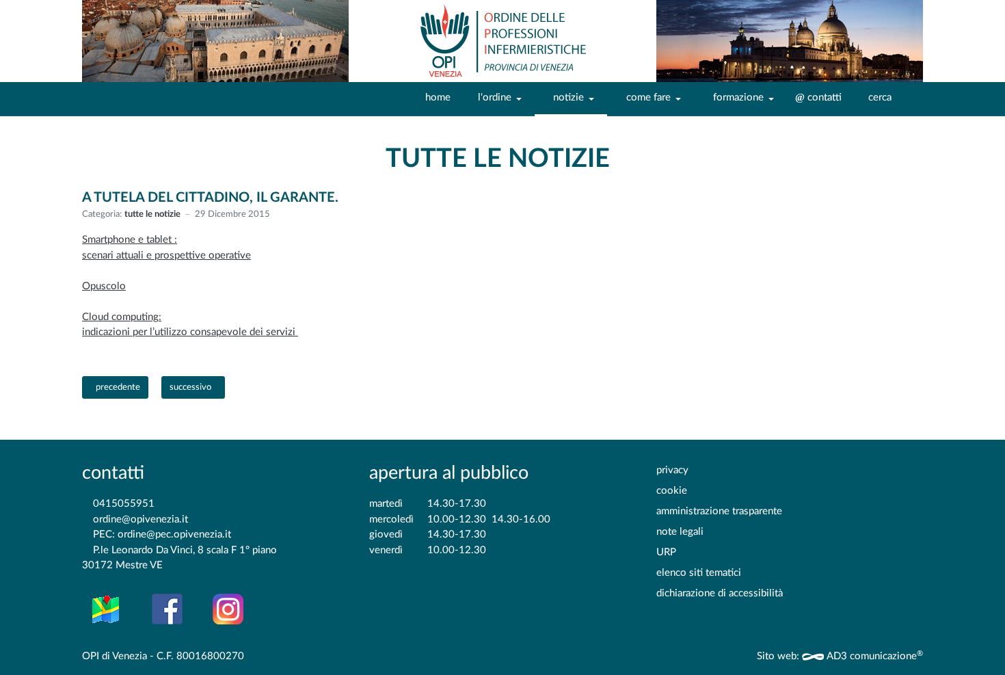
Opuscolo (104, 286)
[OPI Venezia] (502, 41)
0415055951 (124, 504)
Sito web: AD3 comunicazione (840, 656)
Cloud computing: (121, 317)
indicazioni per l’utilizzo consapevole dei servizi (190, 332)
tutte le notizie (152, 214)
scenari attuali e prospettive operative (166, 255)
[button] (497, 98)
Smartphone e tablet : (129, 240)
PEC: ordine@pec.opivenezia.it (162, 534)
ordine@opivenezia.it (140, 519)
